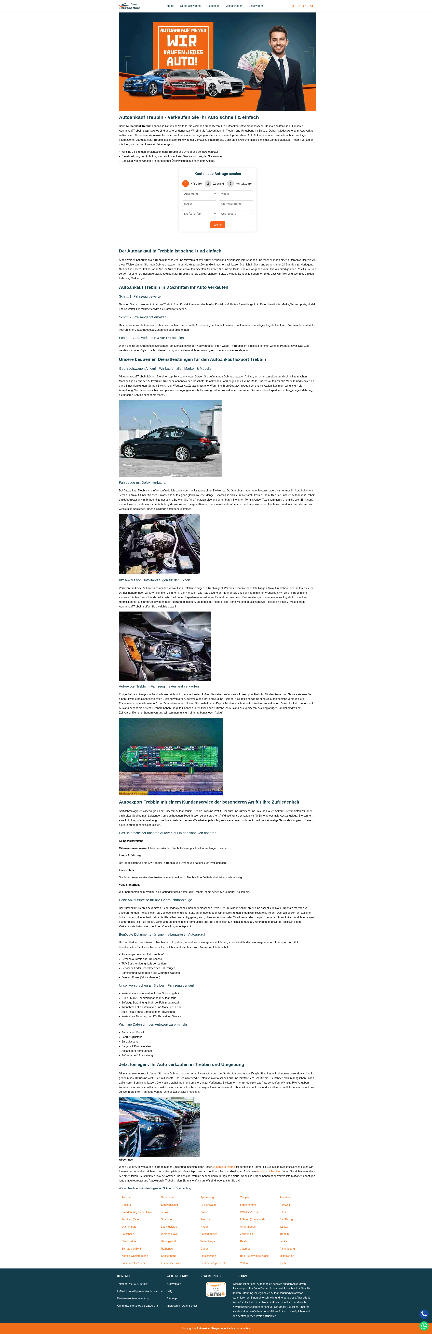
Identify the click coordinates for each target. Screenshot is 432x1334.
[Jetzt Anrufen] (424, 1314)
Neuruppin (167, 1197)
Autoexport (213, 5)
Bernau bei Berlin (132, 1248)
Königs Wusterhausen (135, 1255)
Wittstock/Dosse (249, 1212)
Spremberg (207, 1197)
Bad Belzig (286, 1219)
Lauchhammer (248, 1204)
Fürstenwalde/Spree (134, 1263)
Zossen (204, 1212)
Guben (204, 1248)
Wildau (284, 1226)
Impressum (173, 1305)
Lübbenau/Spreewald (213, 1263)
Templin (245, 1197)
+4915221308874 (138, 1283)
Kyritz (283, 1263)
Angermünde (248, 1226)
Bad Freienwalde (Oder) (254, 1255)
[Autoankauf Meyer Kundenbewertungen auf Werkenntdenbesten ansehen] (216, 1289)
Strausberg (167, 1219)
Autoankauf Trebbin (224, 1166)
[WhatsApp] (424, 1326)
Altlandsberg (287, 1248)
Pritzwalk (285, 1204)
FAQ (169, 1291)
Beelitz (244, 1241)
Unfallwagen (256, 5)
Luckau (284, 1241)
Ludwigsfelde (169, 1226)
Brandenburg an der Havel (137, 1212)
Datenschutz (189, 1305)
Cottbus (126, 1204)
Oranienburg (129, 1226)
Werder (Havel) (170, 1234)
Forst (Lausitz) (209, 1234)
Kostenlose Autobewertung (133, 1298)
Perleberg (285, 1197)
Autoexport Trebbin (268, 1171)
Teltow (165, 1212)
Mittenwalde (287, 1255)
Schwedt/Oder (169, 1204)
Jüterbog (245, 1248)
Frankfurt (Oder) (131, 1219)
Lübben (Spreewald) (252, 1219)
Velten (244, 1263)
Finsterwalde (208, 1255)
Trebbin (284, 1234)
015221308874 (302, 6)
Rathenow (167, 1248)
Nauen (204, 1226)
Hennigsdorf (168, 1241)
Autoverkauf (174, 1283)
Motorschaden (233, 5)
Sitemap (172, 1298)
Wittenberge (207, 1241)
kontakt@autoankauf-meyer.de (144, 1291)
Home (170, 5)
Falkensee (128, 1234)
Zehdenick (246, 1234)
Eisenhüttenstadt (171, 1263)
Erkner (284, 1212)
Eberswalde (129, 1241)
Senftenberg (168, 1255)
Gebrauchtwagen (190, 5)
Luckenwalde (208, 1204)
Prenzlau (205, 1219)
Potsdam (127, 1197)
